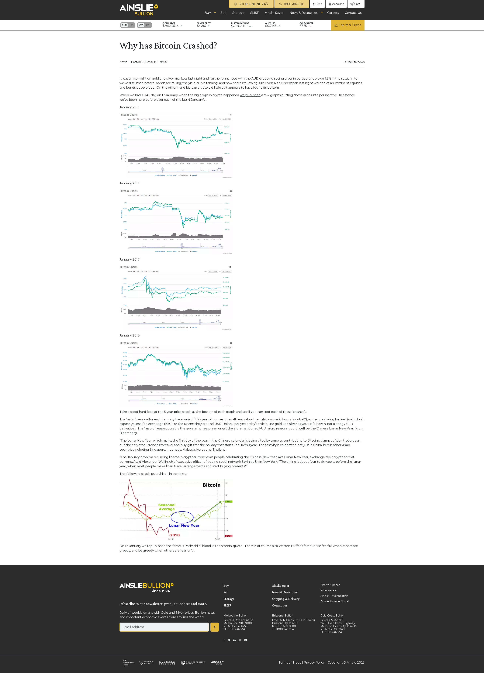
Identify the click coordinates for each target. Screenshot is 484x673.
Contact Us (353, 13)
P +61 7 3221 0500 (284, 626)
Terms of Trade (289, 662)
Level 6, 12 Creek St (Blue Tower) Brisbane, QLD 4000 (293, 622)
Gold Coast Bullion (332, 615)
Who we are (328, 590)
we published (250, 95)
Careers (333, 13)
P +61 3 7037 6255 (235, 626)
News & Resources (303, 13)
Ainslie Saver (274, 13)
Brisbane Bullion (282, 615)
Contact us (279, 605)
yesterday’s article (253, 424)
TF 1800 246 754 (234, 629)
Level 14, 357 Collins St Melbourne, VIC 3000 (238, 622)
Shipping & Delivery (285, 599)
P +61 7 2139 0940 (332, 629)
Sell (223, 13)
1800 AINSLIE (293, 4)
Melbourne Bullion (235, 615)
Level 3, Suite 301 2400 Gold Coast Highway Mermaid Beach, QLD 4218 (338, 623)
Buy (208, 13)
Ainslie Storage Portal (334, 601)
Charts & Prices (349, 25)
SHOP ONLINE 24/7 (253, 4)
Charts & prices (330, 585)
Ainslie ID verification (334, 596)
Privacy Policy (314, 662)
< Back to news (354, 62)
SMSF (254, 13)
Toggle (127, 25)
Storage (238, 13)
